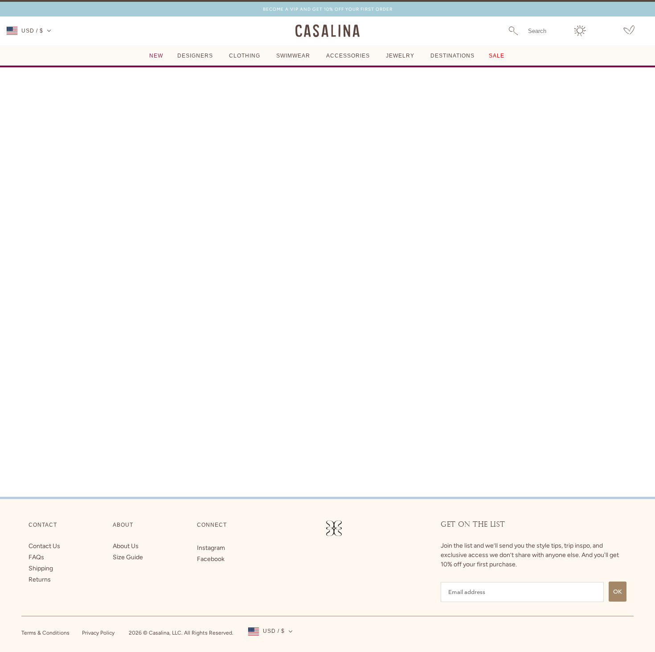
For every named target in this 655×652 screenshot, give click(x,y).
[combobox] (546, 30)
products (393, 176)
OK (617, 591)
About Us (126, 546)
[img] (211, 547)
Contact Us (44, 546)
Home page (306, 176)
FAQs (36, 557)
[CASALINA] (327, 35)
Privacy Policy (98, 633)
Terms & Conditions (45, 633)
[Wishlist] (629, 31)
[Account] (580, 30)
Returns (40, 579)
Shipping (41, 568)
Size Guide (128, 557)
